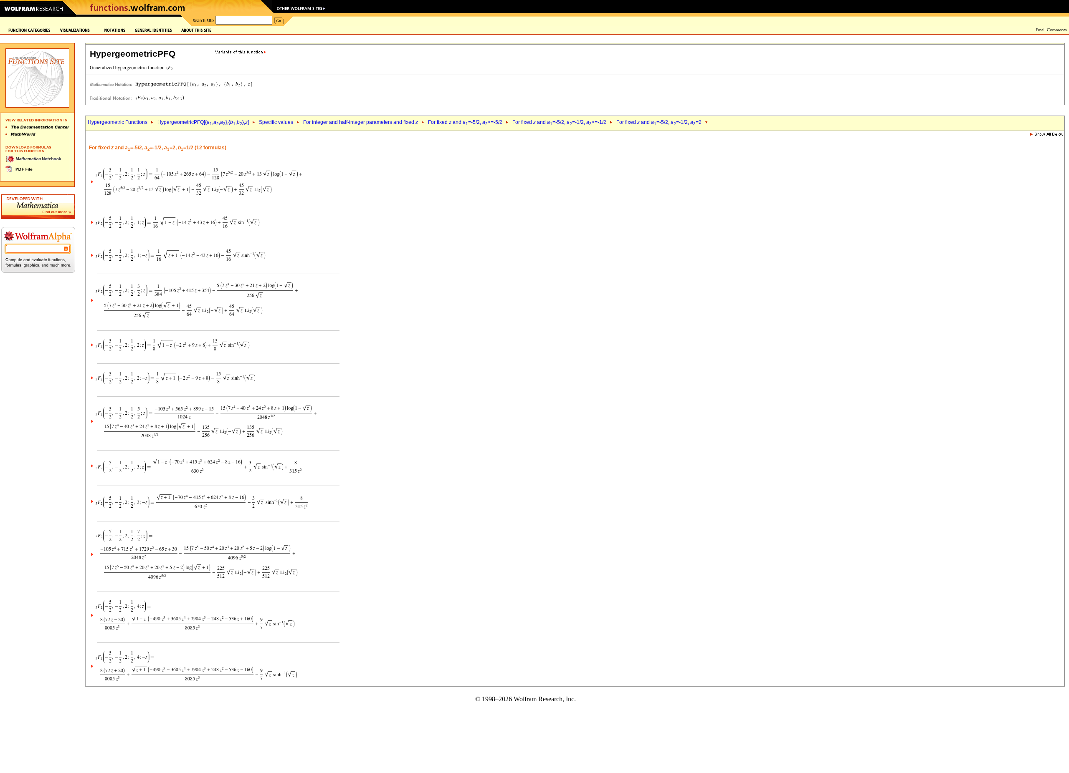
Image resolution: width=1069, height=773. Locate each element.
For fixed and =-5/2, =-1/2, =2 (659, 122)
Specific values (276, 122)
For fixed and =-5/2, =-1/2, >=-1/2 (559, 122)
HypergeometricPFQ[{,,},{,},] (203, 122)
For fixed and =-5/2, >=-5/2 (465, 122)
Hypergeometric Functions (117, 122)
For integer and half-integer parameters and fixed (360, 122)
